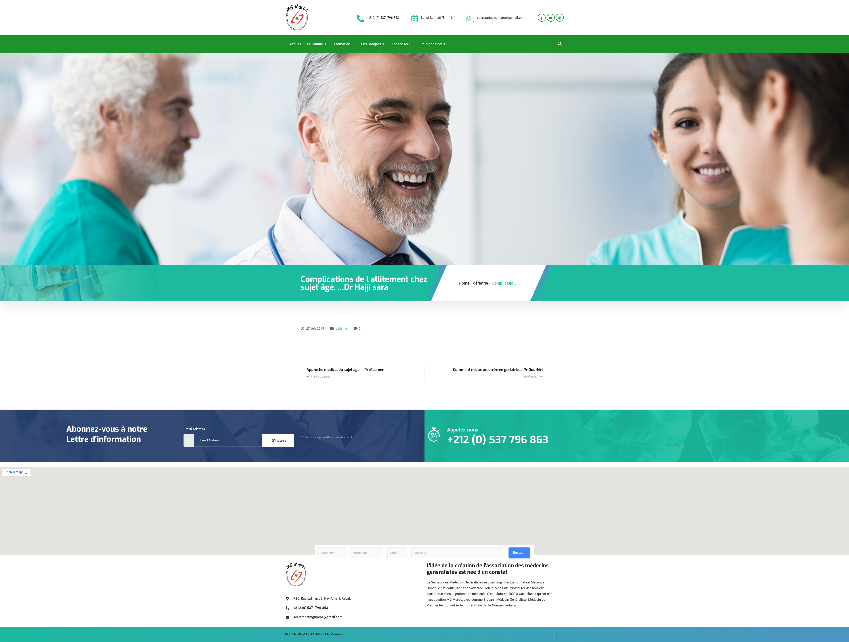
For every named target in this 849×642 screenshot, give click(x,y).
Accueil (295, 44)
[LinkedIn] (551, 634)
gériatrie (341, 328)
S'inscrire (279, 440)
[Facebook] (542, 18)
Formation (342, 44)
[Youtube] (551, 18)
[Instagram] (560, 18)
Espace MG (401, 44)
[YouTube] (559, 634)
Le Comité (315, 44)
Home (464, 283)
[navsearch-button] (559, 44)
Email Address (194, 429)
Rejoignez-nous (433, 44)
